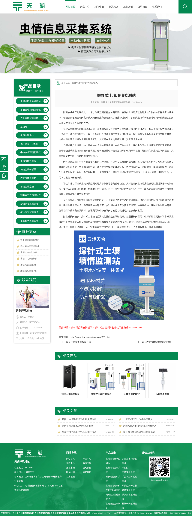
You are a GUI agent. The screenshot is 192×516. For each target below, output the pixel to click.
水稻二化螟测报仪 (28, 258)
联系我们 (157, 6)
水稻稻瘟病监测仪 (28, 271)
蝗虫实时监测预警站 (29, 240)
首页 (74, 83)
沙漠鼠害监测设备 (29, 203)
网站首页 (70, 6)
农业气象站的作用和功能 (158, 342)
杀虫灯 (23, 127)
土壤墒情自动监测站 (30, 101)
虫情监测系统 (27, 135)
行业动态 (93, 83)
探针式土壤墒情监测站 (111, 102)
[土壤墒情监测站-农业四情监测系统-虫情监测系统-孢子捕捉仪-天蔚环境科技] (30, 4)
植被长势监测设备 (29, 221)
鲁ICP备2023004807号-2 (180, 513)
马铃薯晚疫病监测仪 (29, 246)
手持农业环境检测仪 (30, 152)
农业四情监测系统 (29, 118)
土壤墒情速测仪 (28, 161)
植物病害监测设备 (29, 212)
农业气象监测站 (28, 178)
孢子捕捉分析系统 (29, 144)
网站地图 (87, 472)
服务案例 (128, 6)
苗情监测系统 (27, 186)
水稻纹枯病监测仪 (28, 252)
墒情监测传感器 (28, 169)
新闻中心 (99, 6)
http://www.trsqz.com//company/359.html (90, 337)
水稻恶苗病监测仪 (28, 265)
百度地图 (70, 477)
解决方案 (113, 6)
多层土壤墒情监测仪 (30, 110)
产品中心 (85, 6)
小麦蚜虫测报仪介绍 (81, 342)
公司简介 (142, 6)
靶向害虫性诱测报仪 (30, 195)
